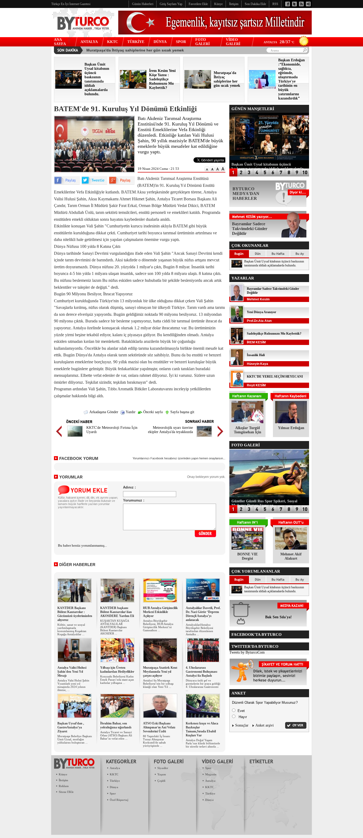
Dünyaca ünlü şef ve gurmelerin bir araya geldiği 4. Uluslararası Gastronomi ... (203, 685)
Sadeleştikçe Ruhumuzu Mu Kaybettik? (274, 333)
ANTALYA (89, 42)
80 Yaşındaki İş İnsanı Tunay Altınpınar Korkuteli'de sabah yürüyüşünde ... (156, 741)
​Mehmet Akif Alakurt (291, 556)
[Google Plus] (122, 183)
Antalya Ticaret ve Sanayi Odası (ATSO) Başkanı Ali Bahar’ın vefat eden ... (116, 735)
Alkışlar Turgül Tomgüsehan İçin (247, 430)
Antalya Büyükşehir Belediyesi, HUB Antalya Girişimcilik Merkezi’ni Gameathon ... (158, 625)
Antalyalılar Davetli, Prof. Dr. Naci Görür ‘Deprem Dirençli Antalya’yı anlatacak (203, 614)
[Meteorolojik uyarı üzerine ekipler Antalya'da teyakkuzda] (204, 438)
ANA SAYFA (60, 42)
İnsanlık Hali (256, 355)
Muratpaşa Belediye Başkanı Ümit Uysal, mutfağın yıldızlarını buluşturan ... (74, 739)
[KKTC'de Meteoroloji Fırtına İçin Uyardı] (75, 438)
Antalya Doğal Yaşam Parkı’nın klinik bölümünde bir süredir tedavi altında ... (203, 743)
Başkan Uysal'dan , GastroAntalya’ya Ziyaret (70, 727)
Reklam (64, 786)
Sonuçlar (241, 725)
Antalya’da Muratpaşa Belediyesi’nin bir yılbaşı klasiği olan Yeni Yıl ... (158, 683)
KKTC (112, 42)
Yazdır (130, 412)
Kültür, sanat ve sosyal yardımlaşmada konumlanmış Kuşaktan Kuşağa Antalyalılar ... (71, 629)
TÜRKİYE (135, 42)
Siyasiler (162, 768)
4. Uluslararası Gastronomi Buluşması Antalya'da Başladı (201, 671)
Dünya (114, 787)
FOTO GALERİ (202, 42)
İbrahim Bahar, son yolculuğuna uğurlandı (115, 725)
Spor (113, 793)
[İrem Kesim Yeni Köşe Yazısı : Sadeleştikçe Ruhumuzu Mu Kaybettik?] (133, 87)
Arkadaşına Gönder (103, 412)
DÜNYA (160, 42)
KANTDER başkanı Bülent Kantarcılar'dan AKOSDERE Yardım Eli (117, 612)
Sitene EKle (66, 791)
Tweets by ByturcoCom (247, 652)
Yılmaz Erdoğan (291, 428)
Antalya (115, 768)
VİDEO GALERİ (233, 42)
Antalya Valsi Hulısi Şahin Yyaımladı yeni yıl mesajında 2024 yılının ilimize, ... (73, 685)
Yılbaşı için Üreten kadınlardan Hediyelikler (117, 669)
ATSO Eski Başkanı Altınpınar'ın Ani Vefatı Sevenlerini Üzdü (159, 727)
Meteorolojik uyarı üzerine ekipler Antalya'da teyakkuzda (170, 430)
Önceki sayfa (152, 412)
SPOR (181, 42)
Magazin (210, 774)
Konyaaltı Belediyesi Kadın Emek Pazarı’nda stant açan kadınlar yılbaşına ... (117, 679)
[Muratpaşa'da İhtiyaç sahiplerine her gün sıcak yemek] (197, 87)
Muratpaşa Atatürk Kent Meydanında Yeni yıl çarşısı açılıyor (160, 671)
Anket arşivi (264, 725)
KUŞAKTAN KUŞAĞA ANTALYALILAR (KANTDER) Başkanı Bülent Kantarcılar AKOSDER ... (114, 627)
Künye (63, 774)
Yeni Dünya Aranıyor (261, 312)
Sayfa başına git (181, 412)
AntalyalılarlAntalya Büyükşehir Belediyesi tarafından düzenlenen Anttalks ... (199, 629)
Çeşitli (161, 780)
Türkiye (115, 780)
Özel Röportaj (119, 799)
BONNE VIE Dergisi (247, 556)
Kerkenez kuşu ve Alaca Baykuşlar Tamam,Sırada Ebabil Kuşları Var (202, 729)
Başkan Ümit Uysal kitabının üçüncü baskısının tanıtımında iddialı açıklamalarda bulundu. (274, 263)
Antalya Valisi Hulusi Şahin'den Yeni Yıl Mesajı (71, 671)
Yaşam (161, 774)
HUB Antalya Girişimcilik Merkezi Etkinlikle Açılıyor (160, 612)
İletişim (63, 780)
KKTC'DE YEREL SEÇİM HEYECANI (275, 376)
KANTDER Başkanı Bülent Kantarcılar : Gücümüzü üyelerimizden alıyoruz (74, 614)
